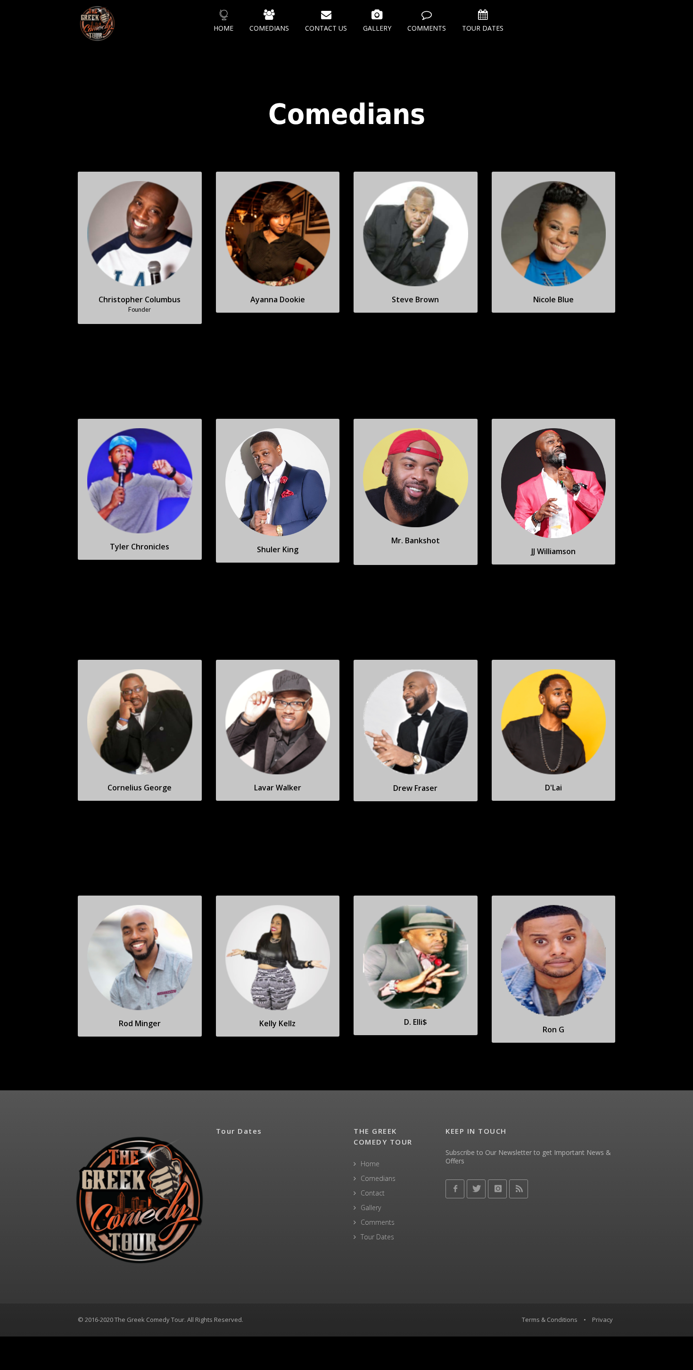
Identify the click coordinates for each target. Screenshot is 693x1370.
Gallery (371, 1207)
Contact (373, 1192)
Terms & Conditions (550, 1319)
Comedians (378, 1178)
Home (370, 1163)
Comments (378, 1222)
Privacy (602, 1319)
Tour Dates (377, 1236)
